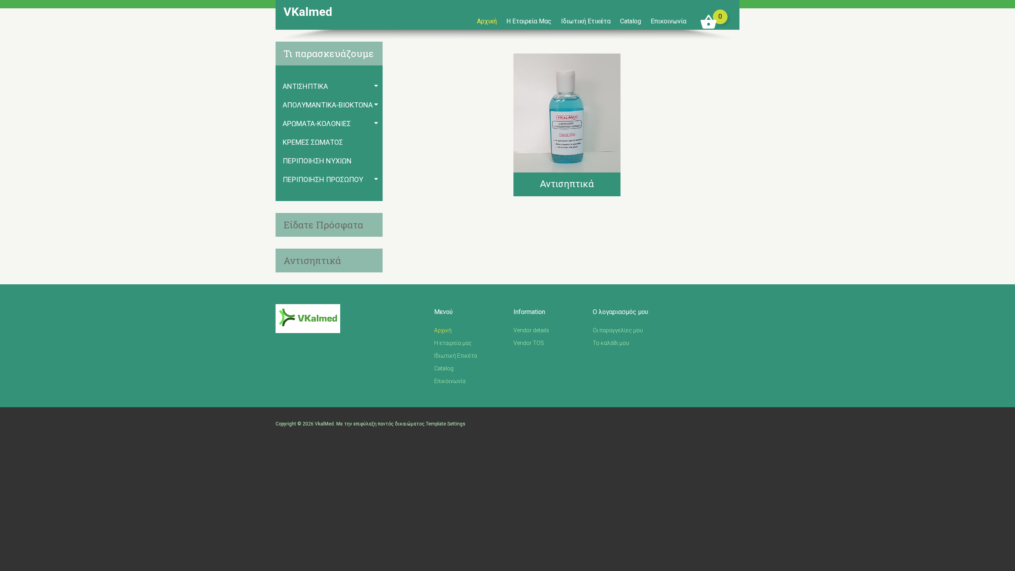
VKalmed (307, 12)
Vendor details (531, 330)
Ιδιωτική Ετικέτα (586, 21)
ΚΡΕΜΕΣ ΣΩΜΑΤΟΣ (313, 142)
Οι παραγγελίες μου (618, 330)
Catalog (630, 21)
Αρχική (487, 21)
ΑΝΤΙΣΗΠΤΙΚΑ (305, 86)
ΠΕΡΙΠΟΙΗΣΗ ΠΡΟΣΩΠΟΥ (323, 179)
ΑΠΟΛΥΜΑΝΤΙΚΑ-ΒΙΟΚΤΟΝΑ (328, 105)
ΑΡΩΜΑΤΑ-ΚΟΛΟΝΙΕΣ (317, 123)
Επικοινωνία (668, 21)
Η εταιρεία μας (529, 21)
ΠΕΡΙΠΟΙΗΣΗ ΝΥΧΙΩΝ (317, 161)
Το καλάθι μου (611, 343)
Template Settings (445, 424)
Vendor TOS (528, 343)
